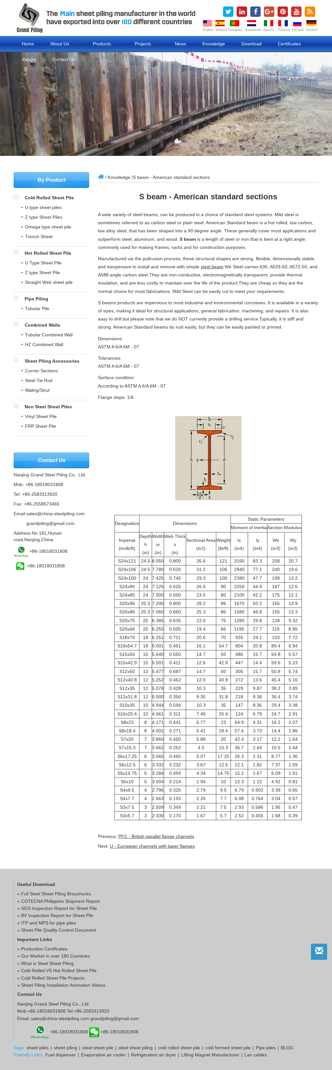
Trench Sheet (39, 236)
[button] (19, 197)
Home (28, 43)
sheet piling (65, 1047)
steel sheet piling (135, 1047)
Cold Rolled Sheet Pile (49, 197)
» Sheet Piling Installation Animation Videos (61, 985)
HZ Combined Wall (44, 344)
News (180, 43)
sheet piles (38, 1047)
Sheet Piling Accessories (52, 361)
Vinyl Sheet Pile (41, 416)
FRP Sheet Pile (40, 426)
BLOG (287, 1047)
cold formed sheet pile (228, 1047)
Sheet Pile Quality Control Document (58, 930)
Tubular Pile (37, 308)
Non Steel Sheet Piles (48, 406)
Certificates (289, 43)
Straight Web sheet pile (49, 282)
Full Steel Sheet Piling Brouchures (56, 893)
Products (102, 43)
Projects (143, 43)
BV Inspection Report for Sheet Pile (57, 915)
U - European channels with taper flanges (152, 846)
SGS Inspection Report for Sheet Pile (59, 908)
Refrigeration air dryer (153, 1054)
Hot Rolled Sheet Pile (48, 253)
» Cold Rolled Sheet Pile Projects (51, 978)
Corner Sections (41, 370)
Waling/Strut (37, 390)
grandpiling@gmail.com (50, 523)
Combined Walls (42, 325)
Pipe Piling (36, 298)
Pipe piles (266, 1047)
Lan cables (255, 1054)
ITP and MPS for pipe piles (48, 922)
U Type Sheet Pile (43, 262)
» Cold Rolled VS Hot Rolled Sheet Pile (57, 970)
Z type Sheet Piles (43, 217)
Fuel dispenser (60, 1054)
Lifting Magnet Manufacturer (210, 1054)
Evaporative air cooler (103, 1054)
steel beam (212, 266)
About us (60, 43)
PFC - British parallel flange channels (156, 836)
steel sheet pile (97, 1047)
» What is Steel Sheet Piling (45, 963)
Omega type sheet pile (48, 226)
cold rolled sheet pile (179, 1047)
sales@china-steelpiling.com (55, 513)
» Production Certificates (42, 948)
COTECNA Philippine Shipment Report (60, 901)
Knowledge (213, 43)
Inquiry (29, 59)
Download (251, 43)
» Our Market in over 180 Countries (53, 956)
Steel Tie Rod (39, 380)
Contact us (63, 59)
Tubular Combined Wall (49, 334)
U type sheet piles (43, 207)
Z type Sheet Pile (42, 272)
